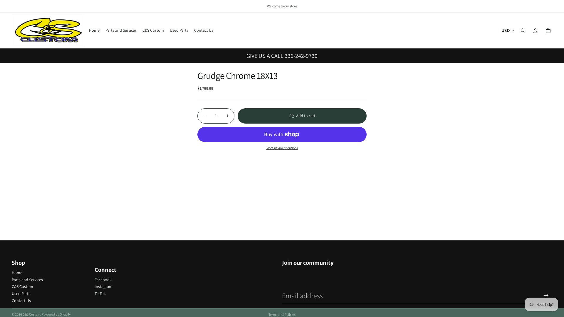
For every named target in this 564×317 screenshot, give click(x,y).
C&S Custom (22, 286)
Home (17, 272)
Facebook (103, 279)
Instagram (104, 286)
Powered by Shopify (56, 314)
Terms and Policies (282, 314)
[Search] (522, 30)
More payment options (282, 148)
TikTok (100, 293)
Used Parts (21, 293)
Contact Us (21, 300)
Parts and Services (27, 279)
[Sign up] (546, 295)
